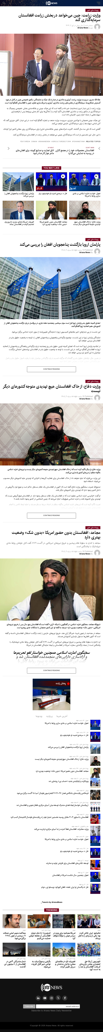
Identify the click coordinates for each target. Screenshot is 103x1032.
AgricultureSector (60, 142)
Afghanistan (78, 142)
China (33, 142)
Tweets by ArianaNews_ (51, 902)
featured (24, 142)
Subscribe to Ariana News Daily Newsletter (51, 1010)
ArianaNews (43, 142)
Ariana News (83, 27)
